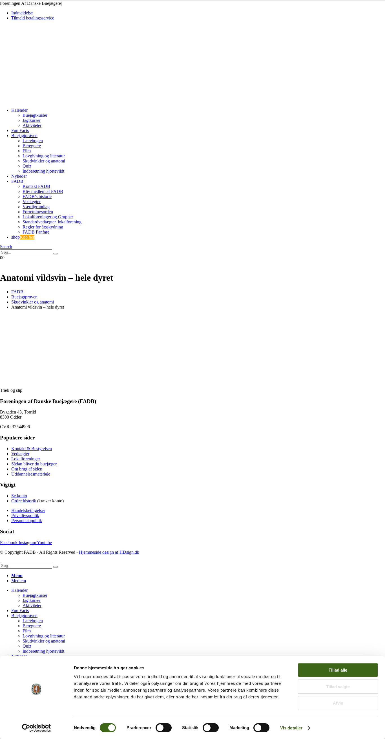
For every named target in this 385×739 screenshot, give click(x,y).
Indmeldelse (22, 12)
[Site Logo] (39, 100)
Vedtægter (32, 201)
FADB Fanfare (36, 232)
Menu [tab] (17, 575)
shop (22, 237)
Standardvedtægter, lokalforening (52, 221)
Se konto (19, 495)
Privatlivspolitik (25, 515)
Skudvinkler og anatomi (44, 161)
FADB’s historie (37, 196)
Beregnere (32, 145)
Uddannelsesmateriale (30, 474)
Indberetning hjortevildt (43, 171)
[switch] (164, 727)
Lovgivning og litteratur (44, 155)
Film (27, 150)
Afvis (338, 703)
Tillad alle (338, 670)
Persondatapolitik (26, 520)
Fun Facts (20, 130)
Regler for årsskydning (43, 227)
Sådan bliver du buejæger (34, 463)
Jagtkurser (32, 120)
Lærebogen (33, 140)
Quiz (27, 166)
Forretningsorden (38, 211)
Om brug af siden (26, 469)
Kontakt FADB (36, 186)
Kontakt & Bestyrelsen (31, 448)
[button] (6, 246)
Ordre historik (23, 500)
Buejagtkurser (35, 115)
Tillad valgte (338, 686)
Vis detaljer (291, 727)
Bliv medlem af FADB (43, 191)
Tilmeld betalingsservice (32, 18)
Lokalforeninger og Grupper (48, 216)
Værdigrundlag (36, 206)
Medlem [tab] (18, 580)
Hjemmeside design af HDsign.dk (109, 552)
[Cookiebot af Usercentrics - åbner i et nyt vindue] (36, 728)
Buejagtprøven (24, 135)
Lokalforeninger (25, 458)
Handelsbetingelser (28, 510)
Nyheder (19, 176)
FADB (17, 181)
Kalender (19, 110)
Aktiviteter (32, 125)
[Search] (55, 253)
